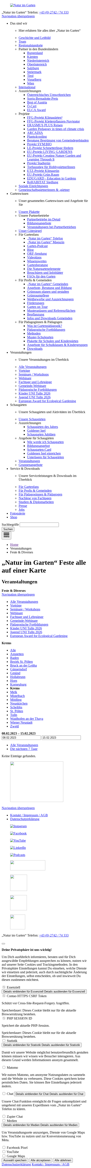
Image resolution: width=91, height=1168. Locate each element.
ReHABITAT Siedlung (42, 182)
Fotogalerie (17, 513)
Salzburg (33, 68)
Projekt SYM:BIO (39, 144)
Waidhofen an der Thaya (26, 718)
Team (22, 41)
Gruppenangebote (31, 465)
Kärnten (32, 57)
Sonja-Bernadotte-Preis (42, 98)
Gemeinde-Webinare (32, 386)
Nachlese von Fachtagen (35, 498)
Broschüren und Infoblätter (45, 272)
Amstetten (17, 654)
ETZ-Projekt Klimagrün (43, 171)
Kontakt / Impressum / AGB (29, 815)
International (27, 87)
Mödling (16, 699)
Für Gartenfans (29, 487)
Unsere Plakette (29, 212)
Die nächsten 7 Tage (23, 749)
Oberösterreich (37, 64)
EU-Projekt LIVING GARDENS (49, 152)
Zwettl (14, 726)
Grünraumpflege (38, 295)
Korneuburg (18, 684)
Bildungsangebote (39, 223)
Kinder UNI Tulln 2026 (34, 393)
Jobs (22, 509)
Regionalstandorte (31, 45)
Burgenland (35, 53)
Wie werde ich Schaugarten (45, 442)
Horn (13, 680)
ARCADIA (35, 133)
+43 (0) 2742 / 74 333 (54, 12)
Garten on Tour (37, 307)
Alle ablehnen (63, 1160)
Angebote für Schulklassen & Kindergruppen (57, 345)
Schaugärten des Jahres (42, 427)
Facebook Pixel (17, 1147)
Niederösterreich (38, 60)
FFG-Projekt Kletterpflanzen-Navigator (53, 121)
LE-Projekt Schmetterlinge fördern (50, 148)
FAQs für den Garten (41, 276)
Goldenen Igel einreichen (44, 453)
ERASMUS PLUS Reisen (45, 125)
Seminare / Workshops (34, 374)
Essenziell (13, 987)
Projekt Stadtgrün (38, 163)
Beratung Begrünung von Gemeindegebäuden (58, 140)
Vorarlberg (34, 79)
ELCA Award (36, 110)
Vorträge (24, 370)
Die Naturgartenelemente (44, 269)
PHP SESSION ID (19, 1018)
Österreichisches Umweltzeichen (49, 95)
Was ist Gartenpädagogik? (44, 326)
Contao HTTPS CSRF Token (27, 996)
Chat (10, 1094)
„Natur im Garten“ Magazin (45, 242)
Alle (13, 650)
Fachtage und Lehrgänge (35, 382)
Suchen (8, 529)
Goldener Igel (36, 430)
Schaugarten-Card (39, 449)
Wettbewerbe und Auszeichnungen (50, 299)
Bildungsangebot (38, 446)
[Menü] (6, 535)
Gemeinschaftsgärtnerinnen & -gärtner (44, 190)
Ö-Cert (31, 106)
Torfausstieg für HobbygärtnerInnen (51, 167)
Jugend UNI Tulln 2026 (35, 397)
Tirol (30, 76)
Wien (30, 83)
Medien (12, 1121)
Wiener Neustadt (21, 722)
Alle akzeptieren (40, 1160)
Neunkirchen (19, 703)
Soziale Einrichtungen (33, 186)
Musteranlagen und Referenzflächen (51, 310)
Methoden (34, 333)
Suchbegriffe (10, 524)
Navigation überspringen (18, 16)
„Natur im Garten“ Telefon (45, 238)
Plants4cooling (37, 136)
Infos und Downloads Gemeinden (49, 318)
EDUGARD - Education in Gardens (51, 178)
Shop (13, 517)
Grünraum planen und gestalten (48, 291)
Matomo (12, 1067)
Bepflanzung (35, 314)
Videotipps (34, 257)
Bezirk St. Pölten (21, 661)
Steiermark (34, 72)
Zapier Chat (15, 1116)
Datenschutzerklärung (24, 819)
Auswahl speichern (14, 1160)
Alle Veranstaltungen (33, 367)
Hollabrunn (17, 677)
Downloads (35, 348)
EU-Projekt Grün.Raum (43, 174)
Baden (14, 658)
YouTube (13, 1152)
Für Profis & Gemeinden (35, 490)
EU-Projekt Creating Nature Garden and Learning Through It (54, 157)
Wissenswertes (37, 261)
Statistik (12, 1041)
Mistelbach (17, 696)
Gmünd (15, 673)
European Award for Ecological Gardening (47, 401)
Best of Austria (37, 102)
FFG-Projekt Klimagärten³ (44, 117)
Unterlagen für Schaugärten (45, 457)
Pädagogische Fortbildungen (46, 329)
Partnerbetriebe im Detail (43, 219)
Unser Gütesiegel (30, 231)
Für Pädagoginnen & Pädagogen (40, 494)
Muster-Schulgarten (40, 337)
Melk (13, 692)
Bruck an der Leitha (23, 665)
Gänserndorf (18, 669)
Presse (23, 506)
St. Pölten (16, 711)
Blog (30, 250)
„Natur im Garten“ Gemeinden (47, 284)
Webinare (25, 378)
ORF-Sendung (37, 253)
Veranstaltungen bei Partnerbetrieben (51, 227)
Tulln (13, 715)
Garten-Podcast (37, 246)
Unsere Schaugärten (32, 419)
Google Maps (16, 1156)
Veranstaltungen (29, 461)
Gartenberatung (37, 265)
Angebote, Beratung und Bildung (49, 288)
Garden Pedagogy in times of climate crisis (55, 129)
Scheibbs (16, 707)
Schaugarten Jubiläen (41, 434)
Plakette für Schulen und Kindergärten (52, 341)
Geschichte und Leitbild (35, 37)
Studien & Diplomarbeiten (36, 502)
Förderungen (35, 303)
